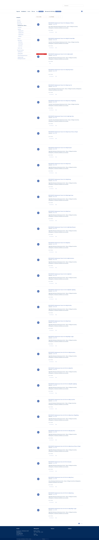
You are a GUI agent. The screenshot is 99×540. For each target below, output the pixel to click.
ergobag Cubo (21, 32)
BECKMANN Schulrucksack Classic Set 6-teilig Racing (60, 179)
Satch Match (20, 43)
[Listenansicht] (61, 17)
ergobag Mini (20, 53)
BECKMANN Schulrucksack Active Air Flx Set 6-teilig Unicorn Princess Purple (64, 446)
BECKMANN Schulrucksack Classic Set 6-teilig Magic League (61, 336)
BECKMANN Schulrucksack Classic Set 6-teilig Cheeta (60, 321)
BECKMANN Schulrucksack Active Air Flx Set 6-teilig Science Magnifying (64, 415)
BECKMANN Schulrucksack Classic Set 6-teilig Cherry (60, 163)
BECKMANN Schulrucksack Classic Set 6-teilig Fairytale (60, 147)
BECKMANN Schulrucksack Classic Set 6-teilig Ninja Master (61, 69)
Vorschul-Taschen (20, 50)
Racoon (19, 38)
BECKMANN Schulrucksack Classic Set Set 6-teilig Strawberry (61, 258)
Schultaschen (19, 23)
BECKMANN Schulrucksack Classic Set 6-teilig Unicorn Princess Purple (63, 131)
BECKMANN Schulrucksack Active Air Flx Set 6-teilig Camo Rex (62, 399)
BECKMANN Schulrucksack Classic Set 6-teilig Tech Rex (60, 305)
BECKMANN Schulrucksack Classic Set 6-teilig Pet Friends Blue (62, 38)
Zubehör (19, 36)
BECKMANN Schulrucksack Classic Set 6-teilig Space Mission (61, 22)
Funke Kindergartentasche (22, 55)
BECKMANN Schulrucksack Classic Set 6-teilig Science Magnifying (62, 100)
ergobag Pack (20, 34)
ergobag (19, 29)
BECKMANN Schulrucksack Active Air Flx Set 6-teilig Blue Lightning (63, 383)
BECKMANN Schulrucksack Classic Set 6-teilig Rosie (59, 242)
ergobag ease (20, 51)
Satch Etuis (20, 42)
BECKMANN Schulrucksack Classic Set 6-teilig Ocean (59, 211)
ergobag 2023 (20, 30)
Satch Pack (20, 40)
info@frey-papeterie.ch (20, 535)
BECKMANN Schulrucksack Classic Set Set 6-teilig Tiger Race (61, 116)
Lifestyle (18, 20)
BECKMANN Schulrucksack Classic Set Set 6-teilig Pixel (60, 273)
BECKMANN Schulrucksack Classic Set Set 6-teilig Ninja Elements (62, 227)
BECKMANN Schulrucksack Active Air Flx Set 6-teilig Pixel (61, 368)
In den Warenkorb (51, 32)
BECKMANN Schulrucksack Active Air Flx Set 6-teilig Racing (61, 492)
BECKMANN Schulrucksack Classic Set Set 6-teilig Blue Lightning (62, 289)
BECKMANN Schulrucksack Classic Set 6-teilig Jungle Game (61, 195)
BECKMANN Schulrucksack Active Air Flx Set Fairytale (60, 461)
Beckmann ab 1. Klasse (22, 25)
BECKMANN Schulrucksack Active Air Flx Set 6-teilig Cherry (61, 477)
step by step (20, 47)
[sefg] (21, 1)
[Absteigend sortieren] (47, 17)
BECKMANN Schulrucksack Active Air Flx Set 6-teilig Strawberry (62, 352)
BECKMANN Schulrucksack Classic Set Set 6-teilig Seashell (61, 54)
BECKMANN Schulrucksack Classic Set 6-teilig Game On (60, 85)
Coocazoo (19, 27)
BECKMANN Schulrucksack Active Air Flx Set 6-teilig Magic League (62, 508)
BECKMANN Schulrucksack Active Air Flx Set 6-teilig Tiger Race (62, 430)
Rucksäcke (19, 22)
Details (56, 32)
